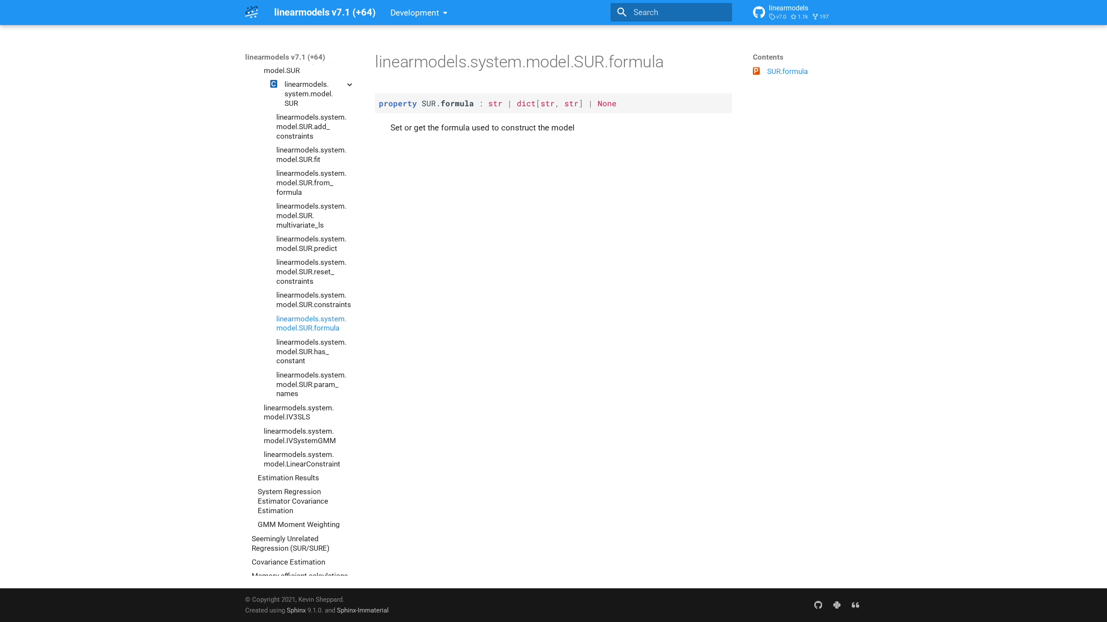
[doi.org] (855, 605)
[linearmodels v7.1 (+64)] (251, 12)
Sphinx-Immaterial (363, 610)
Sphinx (296, 610)
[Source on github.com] (818, 605)
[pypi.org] (837, 605)
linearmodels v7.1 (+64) (285, 57)
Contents (768, 57)
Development (414, 13)
